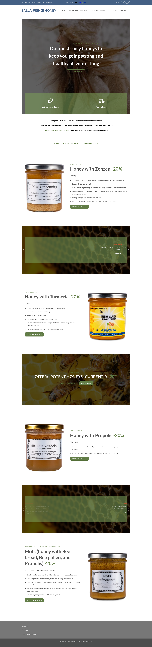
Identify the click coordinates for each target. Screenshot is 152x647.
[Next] (130, 250)
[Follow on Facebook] (122, 2)
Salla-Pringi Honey (39, 10)
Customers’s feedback (78, 10)
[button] (37, 2)
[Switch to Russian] (80, 2)
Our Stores (25, 630)
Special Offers (98, 10)
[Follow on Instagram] (125, 2)
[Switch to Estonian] (76, 2)
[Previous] (22, 250)
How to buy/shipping (29, 634)
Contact (69, 2)
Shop (63, 10)
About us (25, 626)
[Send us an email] (128, 2)
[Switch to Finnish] (85, 2)
